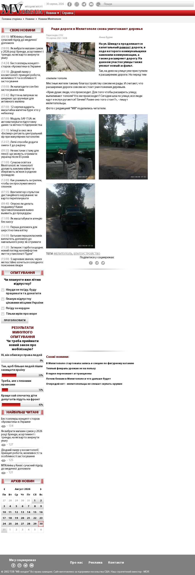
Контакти (116, 563)
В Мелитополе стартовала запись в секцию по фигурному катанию (90, 363)
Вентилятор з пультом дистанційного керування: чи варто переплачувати (20, 195)
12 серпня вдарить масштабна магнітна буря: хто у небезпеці (20, 110)
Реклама (95, 563)
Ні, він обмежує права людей (21, 355)
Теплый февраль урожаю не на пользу (71, 368)
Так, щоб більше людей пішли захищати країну (22, 368)
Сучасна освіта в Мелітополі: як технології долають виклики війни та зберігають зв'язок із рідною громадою (19, 169)
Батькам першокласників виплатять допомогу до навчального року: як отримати (21, 239)
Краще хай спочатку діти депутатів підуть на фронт (20, 397)
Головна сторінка (12, 19)
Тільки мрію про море (21, 313)
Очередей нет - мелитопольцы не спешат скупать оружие (84, 384)
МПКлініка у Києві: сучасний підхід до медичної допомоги (19, 40)
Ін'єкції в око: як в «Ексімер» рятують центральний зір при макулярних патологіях (21, 133)
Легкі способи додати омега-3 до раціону (19, 144)
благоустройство (87, 253)
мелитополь (63, 253)
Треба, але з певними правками (16, 383)
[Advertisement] (97, 312)
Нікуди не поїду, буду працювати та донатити (23, 291)
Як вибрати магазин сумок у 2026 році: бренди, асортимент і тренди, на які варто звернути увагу (22, 53)
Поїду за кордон (18, 308)
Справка (67, 13)
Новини (51, 13)
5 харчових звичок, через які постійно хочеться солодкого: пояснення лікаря (22, 262)
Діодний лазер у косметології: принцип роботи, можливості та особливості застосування (21, 77)
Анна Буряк (106, 37)
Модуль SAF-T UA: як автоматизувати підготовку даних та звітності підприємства (21, 122)
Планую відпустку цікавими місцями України (24, 300)
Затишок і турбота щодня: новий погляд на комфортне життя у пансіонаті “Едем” (22, 250)
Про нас (76, 563)
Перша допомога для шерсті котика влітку (19, 229)
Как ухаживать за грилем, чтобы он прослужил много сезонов (21, 183)
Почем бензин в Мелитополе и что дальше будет (78, 378)
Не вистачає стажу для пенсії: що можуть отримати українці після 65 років (20, 154)
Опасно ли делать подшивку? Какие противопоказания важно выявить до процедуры (17, 209)
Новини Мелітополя (49, 19)
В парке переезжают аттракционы (69, 373)
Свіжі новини (22, 30)
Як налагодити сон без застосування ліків (19, 88)
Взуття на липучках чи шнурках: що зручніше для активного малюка (19, 98)
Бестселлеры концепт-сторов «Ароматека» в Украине (21, 65)
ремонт (125, 47)
